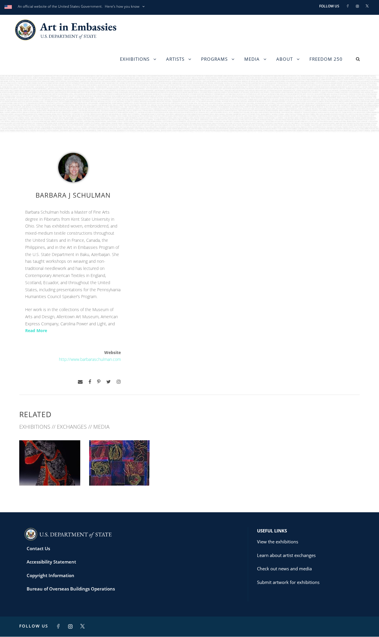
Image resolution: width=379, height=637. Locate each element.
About (284, 59)
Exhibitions (135, 59)
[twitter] (108, 382)
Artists (175, 59)
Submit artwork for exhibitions (288, 582)
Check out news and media (284, 569)
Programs (214, 59)
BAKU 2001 (120, 472)
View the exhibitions (277, 542)
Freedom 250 (326, 59)
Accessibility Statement (51, 562)
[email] (80, 382)
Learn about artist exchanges (286, 555)
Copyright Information (50, 575)
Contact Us (38, 548)
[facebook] (90, 382)
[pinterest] (98, 382)
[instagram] (119, 382)
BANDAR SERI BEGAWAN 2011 (50, 470)
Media (252, 59)
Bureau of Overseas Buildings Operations (71, 589)
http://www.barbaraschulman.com (90, 359)
